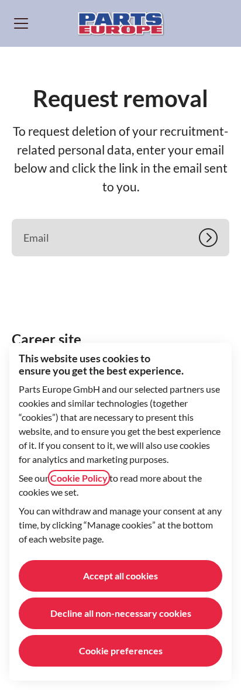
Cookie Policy (79, 477)
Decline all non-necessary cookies (120, 613)
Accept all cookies (120, 575)
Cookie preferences (121, 650)
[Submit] (214, 237)
